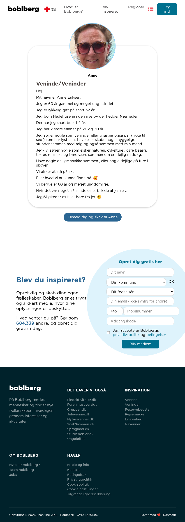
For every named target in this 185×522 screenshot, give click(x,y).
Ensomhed (133, 419)
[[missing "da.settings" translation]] (151, 9)
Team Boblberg (21, 470)
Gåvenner (133, 424)
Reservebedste (137, 409)
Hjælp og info (78, 465)
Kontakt (73, 470)
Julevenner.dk (78, 414)
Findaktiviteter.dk (81, 400)
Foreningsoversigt (82, 404)
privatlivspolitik (126, 335)
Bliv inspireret (110, 9)
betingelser (156, 335)
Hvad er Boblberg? (73, 9)
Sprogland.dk (78, 429)
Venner (131, 400)
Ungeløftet (76, 439)
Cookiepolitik (78, 484)
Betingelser (76, 475)
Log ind (167, 9)
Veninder (132, 404)
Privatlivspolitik (79, 479)
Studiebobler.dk (80, 434)
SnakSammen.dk (80, 424)
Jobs (13, 475)
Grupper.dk (76, 409)
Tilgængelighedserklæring (89, 494)
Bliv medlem (140, 344)
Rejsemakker (135, 414)
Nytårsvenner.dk (80, 419)
